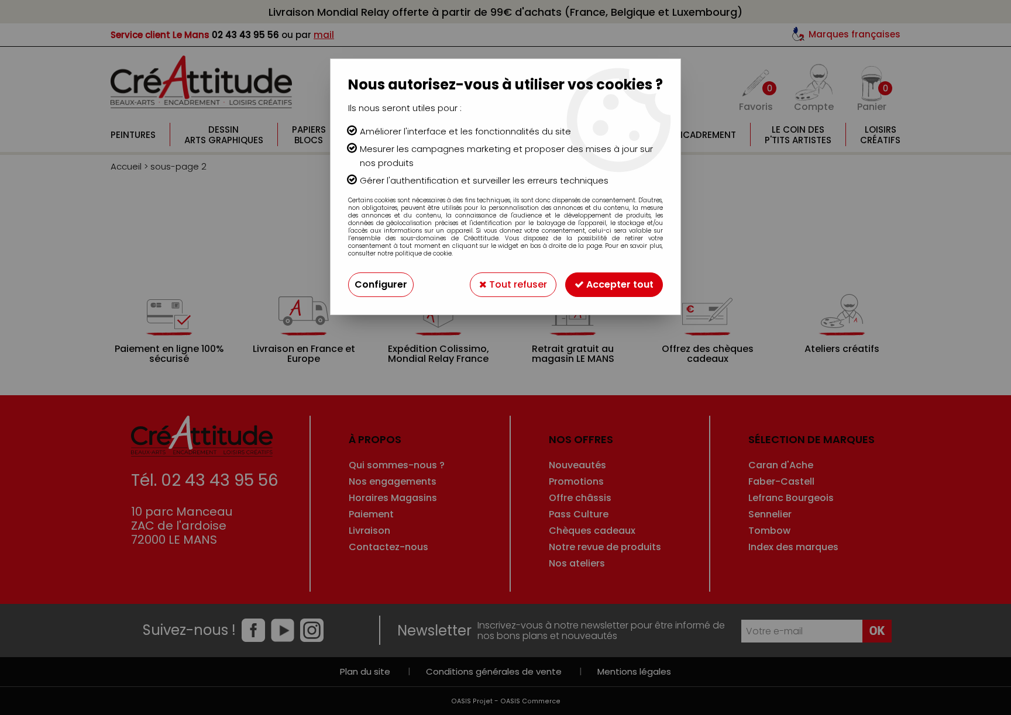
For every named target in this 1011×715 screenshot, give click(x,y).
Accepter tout (619, 284)
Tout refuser (517, 284)
